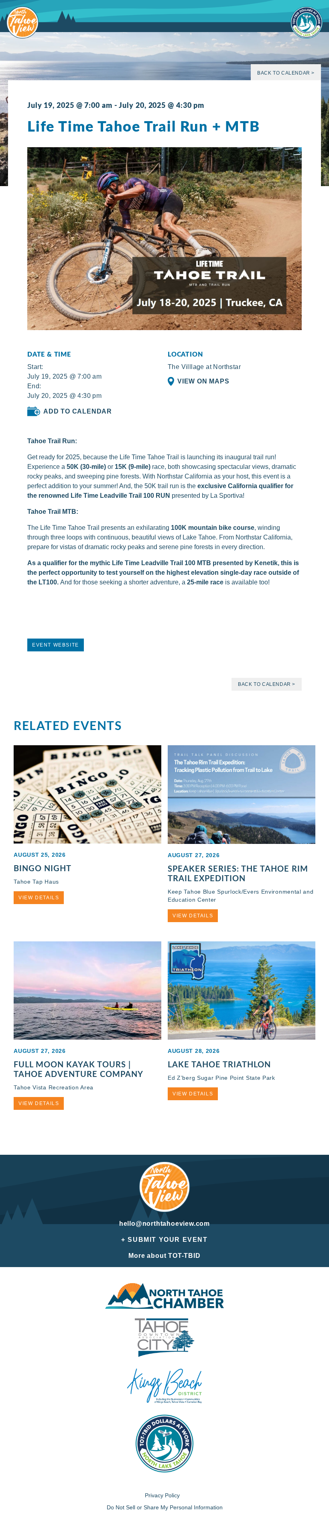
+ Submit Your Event (164, 1239)
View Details (38, 897)
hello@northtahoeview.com (164, 1223)
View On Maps (203, 381)
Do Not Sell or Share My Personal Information (165, 1507)
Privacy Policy (162, 1495)
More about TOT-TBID (164, 1255)
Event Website (55, 645)
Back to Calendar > (286, 73)
